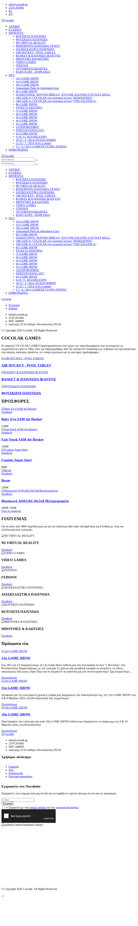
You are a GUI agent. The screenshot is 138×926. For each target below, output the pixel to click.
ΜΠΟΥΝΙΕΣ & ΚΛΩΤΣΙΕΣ (32, 58)
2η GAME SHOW (26, 133)
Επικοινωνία (16, 773)
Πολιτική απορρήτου (20, 776)
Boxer (5, 480)
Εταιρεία (14, 766)
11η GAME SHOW (27, 81)
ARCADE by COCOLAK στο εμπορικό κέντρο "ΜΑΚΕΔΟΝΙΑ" (54, 97)
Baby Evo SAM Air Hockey (21, 419)
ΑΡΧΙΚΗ (14, 26)
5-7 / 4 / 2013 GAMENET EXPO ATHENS (41, 146)
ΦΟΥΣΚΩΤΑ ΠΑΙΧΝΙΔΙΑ (32, 39)
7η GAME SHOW (26, 110)
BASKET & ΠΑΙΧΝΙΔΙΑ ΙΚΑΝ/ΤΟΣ (38, 55)
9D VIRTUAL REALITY (31, 42)
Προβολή (6, 549)
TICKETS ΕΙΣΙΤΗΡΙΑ (29, 107)
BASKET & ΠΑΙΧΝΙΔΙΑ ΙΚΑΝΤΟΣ (28, 379)
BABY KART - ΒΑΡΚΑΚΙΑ (33, 71)
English (13, 308)
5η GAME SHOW (26, 117)
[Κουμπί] (36, 160)
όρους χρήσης (38, 807)
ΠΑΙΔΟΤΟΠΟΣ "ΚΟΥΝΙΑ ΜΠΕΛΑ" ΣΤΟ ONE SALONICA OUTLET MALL (63, 94)
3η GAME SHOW (26, 123)
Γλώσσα (6, 299)
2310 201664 (16, 7)
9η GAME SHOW (26, 91)
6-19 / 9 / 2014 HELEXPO (31, 136)
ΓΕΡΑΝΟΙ (22, 65)
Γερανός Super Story (16, 460)
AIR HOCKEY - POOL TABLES (35, 52)
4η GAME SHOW (26, 120)
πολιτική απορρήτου (67, 807)
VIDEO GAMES (26, 62)
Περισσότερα (9, 677)
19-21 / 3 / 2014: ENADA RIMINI (36, 140)
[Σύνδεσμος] (7, 20)
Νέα (11, 769)
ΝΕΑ (12, 75)
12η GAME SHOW (27, 78)
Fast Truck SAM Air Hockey (22, 439)
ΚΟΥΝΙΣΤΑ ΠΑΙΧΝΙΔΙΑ (31, 36)
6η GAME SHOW (26, 114)
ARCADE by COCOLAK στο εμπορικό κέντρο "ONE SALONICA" (56, 101)
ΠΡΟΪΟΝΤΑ (16, 32)
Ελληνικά (14, 305)
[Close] (2, 896)
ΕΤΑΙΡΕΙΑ (15, 29)
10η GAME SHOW (27, 84)
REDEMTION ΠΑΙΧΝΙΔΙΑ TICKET (38, 45)
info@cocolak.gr (18, 4)
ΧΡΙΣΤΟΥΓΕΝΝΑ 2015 (30, 130)
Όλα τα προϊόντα (11, 511)
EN (11, 14)
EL (10, 10)
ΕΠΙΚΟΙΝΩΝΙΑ (18, 149)
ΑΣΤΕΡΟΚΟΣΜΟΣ (27, 127)
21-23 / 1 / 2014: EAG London (33, 143)
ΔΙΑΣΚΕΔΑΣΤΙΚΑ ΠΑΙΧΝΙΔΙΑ (35, 49)
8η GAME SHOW (26, 104)
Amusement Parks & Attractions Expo (37, 88)
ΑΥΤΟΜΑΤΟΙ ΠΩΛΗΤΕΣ (31, 68)
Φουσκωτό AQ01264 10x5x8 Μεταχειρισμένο (35, 501)
